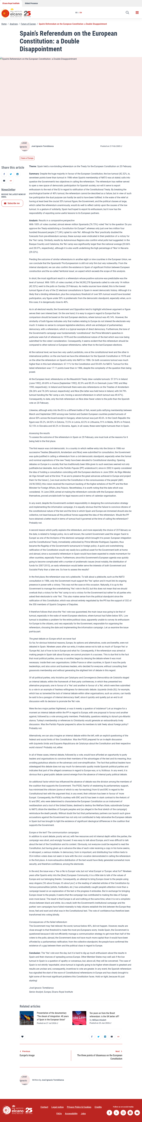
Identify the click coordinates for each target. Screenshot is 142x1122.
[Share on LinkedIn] (17, 174)
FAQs (59, 1113)
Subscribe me (14, 203)
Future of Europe (28, 24)
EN (81, 13)
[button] (127, 12)
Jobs (83, 1113)
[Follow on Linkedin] (130, 1113)
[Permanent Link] (11, 181)
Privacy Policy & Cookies (79, 1107)
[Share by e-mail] (4, 181)
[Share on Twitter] (11, 174)
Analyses (14, 24)
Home (4, 24)
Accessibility (71, 1113)
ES (76, 13)
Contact (44, 1107)
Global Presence (31, 3)
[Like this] (22, 1036)
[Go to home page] (18, 12)
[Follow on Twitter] (116, 1113)
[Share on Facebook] (4, 174)
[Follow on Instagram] (123, 1113)
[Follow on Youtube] (137, 1113)
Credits (98, 1107)
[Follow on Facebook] (109, 1113)
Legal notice (57, 1107)
